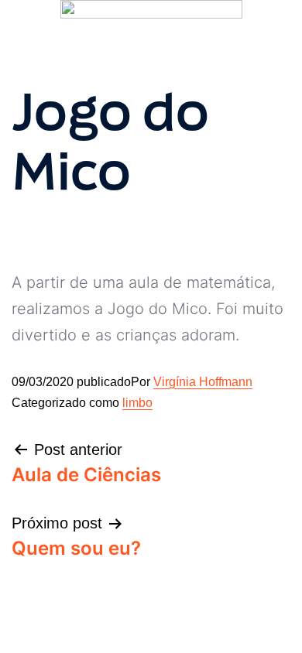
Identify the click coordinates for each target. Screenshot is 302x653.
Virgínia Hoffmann (202, 381)
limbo (137, 402)
